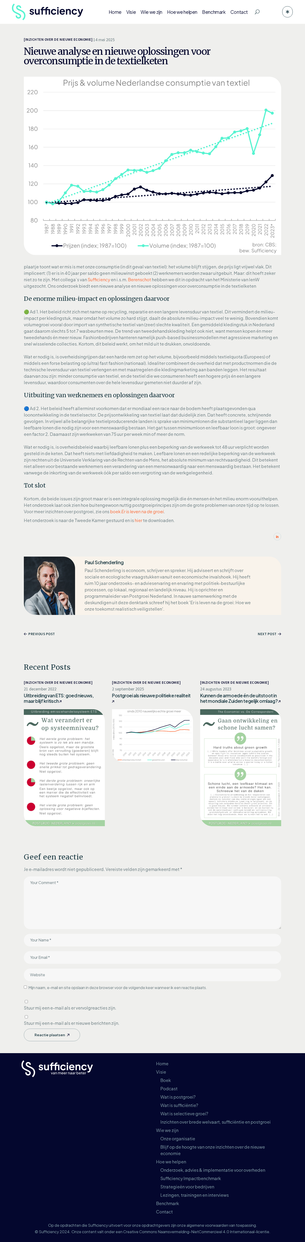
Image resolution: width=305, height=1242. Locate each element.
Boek (165, 1080)
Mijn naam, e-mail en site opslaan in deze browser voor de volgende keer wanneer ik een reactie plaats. (117, 987)
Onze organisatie (177, 1138)
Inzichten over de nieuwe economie (58, 39)
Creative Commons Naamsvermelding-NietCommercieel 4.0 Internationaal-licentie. (196, 1231)
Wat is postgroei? (178, 1097)
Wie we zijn (167, 1130)
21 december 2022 (40, 689)
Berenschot (139, 279)
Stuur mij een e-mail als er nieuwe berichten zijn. (71, 1023)
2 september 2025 (128, 689)
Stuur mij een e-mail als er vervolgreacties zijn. (70, 1008)
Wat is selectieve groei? (184, 1113)
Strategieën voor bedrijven (187, 1186)
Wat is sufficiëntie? (179, 1105)
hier (138, 520)
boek (137, 511)
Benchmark (167, 1203)
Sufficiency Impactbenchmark (190, 1178)
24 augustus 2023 (215, 689)
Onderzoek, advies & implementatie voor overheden (212, 1170)
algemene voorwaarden (207, 1225)
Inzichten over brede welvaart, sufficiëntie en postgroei (215, 1122)
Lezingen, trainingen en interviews (194, 1195)
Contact (164, 1211)
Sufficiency (99, 279)
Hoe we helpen (171, 1161)
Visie (161, 1072)
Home (162, 1063)
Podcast (169, 1088)
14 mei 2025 (104, 39)
